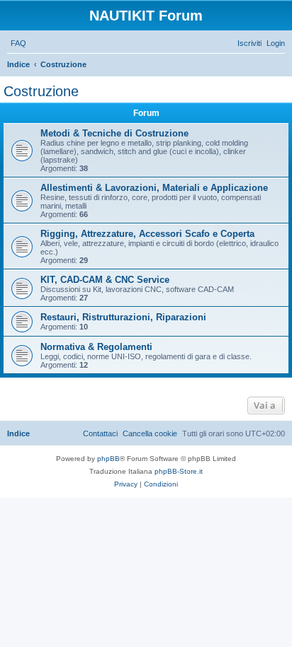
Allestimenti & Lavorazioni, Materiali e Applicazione (154, 187)
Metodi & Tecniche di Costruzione (114, 133)
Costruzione (41, 91)
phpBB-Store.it (179, 471)
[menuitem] (18, 43)
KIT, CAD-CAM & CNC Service (104, 279)
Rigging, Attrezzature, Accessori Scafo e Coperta (147, 233)
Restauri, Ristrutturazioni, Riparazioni (123, 317)
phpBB (108, 458)
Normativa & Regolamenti (96, 347)
